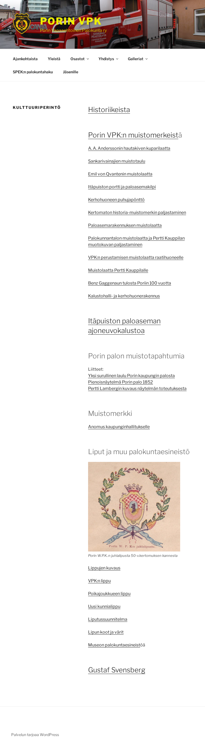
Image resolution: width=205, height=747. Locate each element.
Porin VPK (71, 21)
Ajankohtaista (25, 58)
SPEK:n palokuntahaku (33, 72)
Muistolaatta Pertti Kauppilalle (118, 270)
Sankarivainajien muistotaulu (116, 161)
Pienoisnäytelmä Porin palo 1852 (120, 382)
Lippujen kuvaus (104, 567)
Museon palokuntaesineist (114, 645)
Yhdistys (106, 58)
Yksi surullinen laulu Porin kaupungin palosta (131, 375)
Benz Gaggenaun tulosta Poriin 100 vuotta (129, 283)
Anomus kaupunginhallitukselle (119, 426)
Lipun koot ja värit (106, 632)
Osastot (77, 58)
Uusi (92, 606)
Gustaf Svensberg (116, 670)
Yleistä (54, 58)
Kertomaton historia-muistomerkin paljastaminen (137, 212)
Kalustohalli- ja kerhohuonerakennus (124, 295)
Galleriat (135, 58)
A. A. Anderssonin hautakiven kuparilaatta (129, 148)
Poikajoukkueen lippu (109, 593)
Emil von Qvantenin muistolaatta (120, 174)
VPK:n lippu (99, 580)
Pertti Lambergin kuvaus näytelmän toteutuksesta (137, 388)
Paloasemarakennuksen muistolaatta (125, 225)
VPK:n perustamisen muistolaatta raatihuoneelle (135, 257)
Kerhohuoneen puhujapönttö (116, 199)
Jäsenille (70, 72)
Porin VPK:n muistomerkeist (133, 135)
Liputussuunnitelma (107, 619)
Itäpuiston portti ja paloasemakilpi (122, 186)
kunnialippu (108, 606)
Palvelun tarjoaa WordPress (35, 734)
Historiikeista (109, 109)
